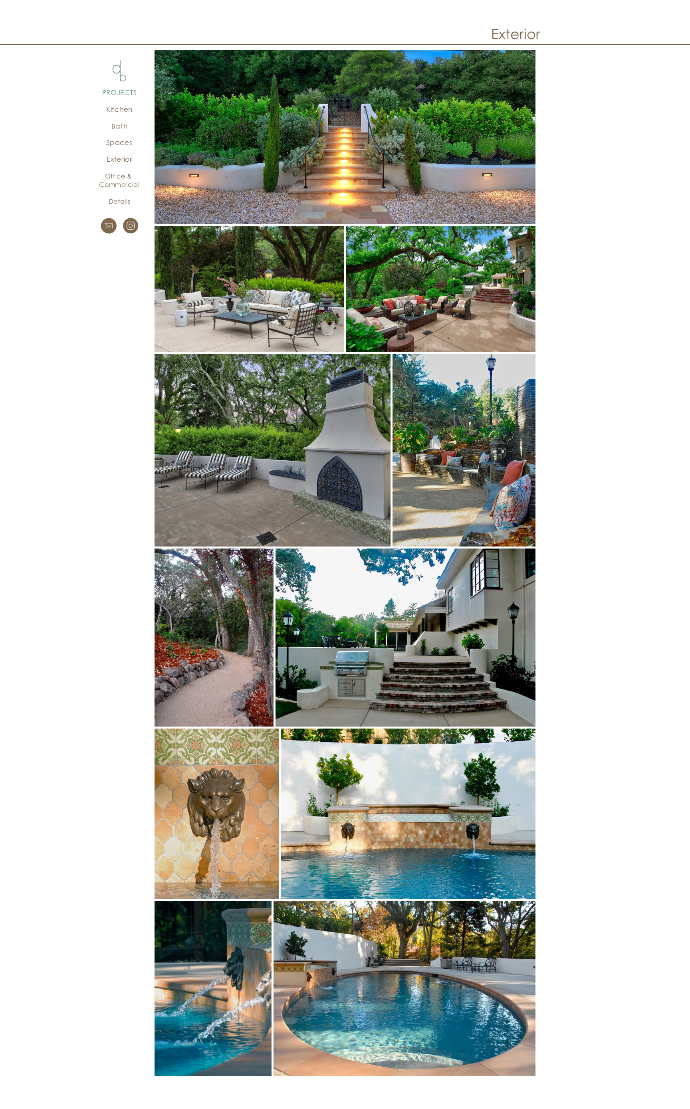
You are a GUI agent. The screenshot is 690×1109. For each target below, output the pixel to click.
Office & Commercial (119, 180)
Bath (119, 126)
